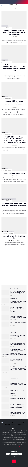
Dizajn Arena (20, 465)
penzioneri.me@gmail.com (18, 446)
